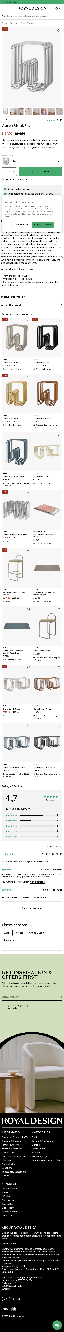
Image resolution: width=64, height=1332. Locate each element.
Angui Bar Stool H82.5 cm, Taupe (14, 594)
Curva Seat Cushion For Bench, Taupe (43, 594)
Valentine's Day (9, 1189)
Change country (10, 1243)
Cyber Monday (9, 1212)
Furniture (36, 1137)
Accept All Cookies (43, 224)
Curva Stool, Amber (42, 418)
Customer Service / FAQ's (15, 1137)
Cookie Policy (8, 1164)
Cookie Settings (20, 224)
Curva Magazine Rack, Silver (15, 535)
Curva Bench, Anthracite (44, 767)
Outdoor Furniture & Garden (46, 1160)
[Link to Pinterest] (4, 1298)
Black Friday (8, 1208)
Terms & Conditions (12, 1149)
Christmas (7, 1215)
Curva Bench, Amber (42, 709)
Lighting (36, 1145)
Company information (13, 1156)
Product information (13, 297)
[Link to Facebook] (11, 1298)
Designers (7, 1168)
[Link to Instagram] (18, 1298)
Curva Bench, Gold (41, 476)
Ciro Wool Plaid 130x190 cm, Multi (45, 536)
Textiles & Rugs (39, 1156)
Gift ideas (6, 1196)
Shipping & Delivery (11, 1141)
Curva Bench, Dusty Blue (14, 767)
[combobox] (32, 161)
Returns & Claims (10, 1145)
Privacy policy (9, 1153)
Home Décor (38, 1149)
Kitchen (36, 1153)
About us (6, 1160)
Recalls (5, 1176)
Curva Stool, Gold (10, 418)
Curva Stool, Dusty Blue (13, 476)
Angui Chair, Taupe (41, 651)
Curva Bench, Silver (11, 709)
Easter (5, 1192)
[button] (56, 8)
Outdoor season (10, 1200)
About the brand (11, 305)
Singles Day (7, 1204)
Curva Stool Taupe (11, 362)
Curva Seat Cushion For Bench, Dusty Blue (13, 652)
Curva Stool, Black (41, 362)
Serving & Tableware (42, 1141)
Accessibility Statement (14, 1172)
